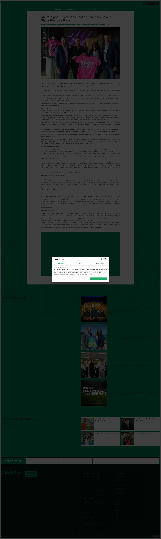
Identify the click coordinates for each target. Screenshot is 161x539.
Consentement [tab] (61, 263)
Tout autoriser (99, 278)
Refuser (62, 278)
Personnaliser (80, 278)
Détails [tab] (80, 263)
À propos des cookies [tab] (99, 263)
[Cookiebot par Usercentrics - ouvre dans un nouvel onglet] (101, 259)
